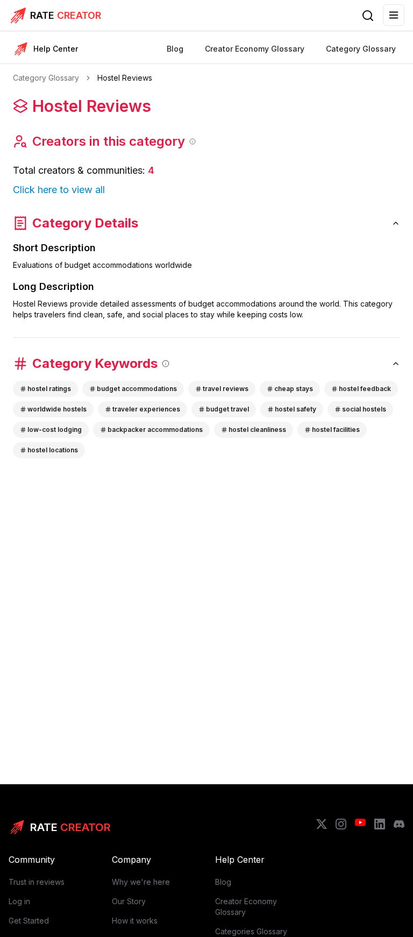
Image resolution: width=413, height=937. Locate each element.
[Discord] (399, 824)
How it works (135, 920)
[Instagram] (341, 824)
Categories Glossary (251, 931)
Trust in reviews (37, 881)
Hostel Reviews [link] (124, 77)
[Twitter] (321, 824)
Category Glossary (46, 77)
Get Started (29, 920)
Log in (19, 901)
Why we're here (141, 881)
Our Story (129, 901)
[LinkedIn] (379, 824)
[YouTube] (360, 824)
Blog (223, 881)
